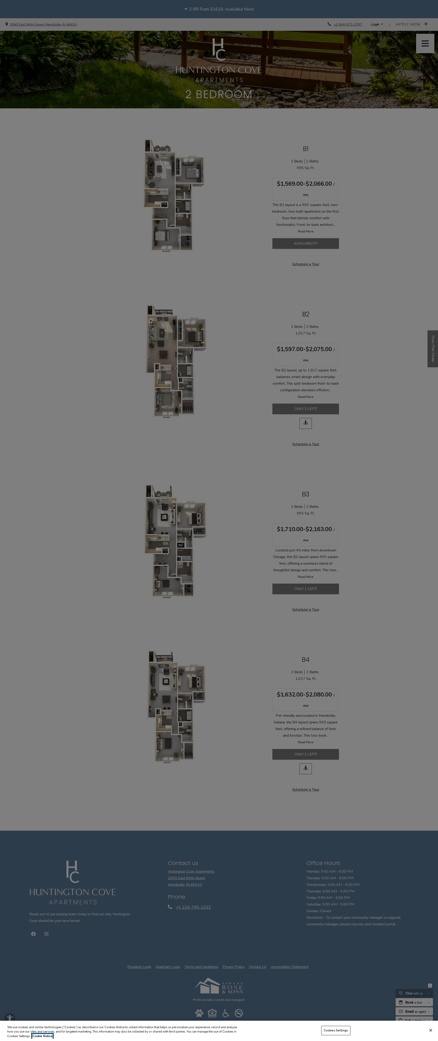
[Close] (431, 1030)
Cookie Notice (42, 1036)
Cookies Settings (336, 1030)
